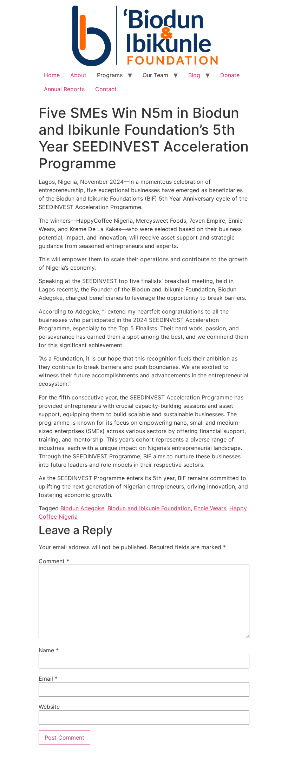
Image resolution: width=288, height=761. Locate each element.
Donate (230, 75)
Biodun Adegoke (82, 508)
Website (49, 706)
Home (52, 75)
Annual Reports (64, 89)
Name (49, 650)
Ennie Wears (210, 508)
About (78, 75)
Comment (54, 561)
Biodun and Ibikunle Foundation (149, 508)
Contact (106, 89)
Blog (194, 75)
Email (48, 678)
